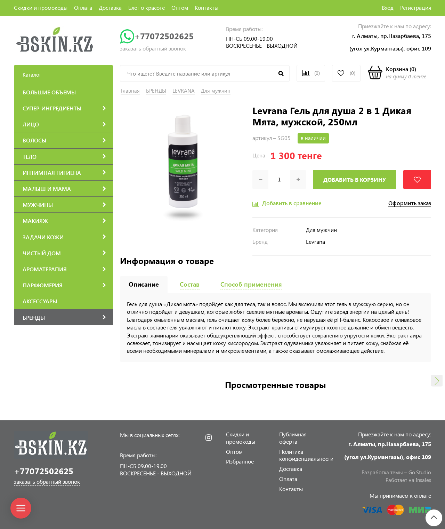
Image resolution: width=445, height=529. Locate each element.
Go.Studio (419, 472)
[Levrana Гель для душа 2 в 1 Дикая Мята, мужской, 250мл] (182, 167)
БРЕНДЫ (156, 90)
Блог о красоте (146, 7)
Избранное (240, 461)
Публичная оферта (293, 437)
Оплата (83, 7)
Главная (130, 90)
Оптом (179, 7)
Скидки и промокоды (40, 7)
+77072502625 (164, 36)
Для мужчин (215, 90)
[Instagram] (209, 438)
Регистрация (415, 7)
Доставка (110, 7)
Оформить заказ (409, 203)
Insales (423, 479)
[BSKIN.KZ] (55, 39)
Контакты (206, 7)
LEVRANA (183, 90)
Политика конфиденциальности (306, 455)
